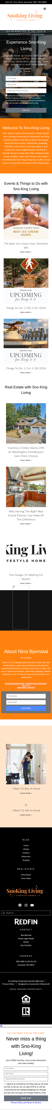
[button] (45, 8)
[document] (26, 1067)
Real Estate (26, 869)
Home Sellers (26, 878)
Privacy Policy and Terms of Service (26, 1103)
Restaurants (26, 856)
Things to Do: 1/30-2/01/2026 (26, 308)
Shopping (26, 860)
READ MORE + (26, 252)
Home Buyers (26, 875)
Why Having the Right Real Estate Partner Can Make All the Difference (26, 515)
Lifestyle (26, 849)
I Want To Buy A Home (26, 788)
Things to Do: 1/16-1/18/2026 (26, 368)
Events (26, 845)
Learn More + (26, 793)
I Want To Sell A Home (26, 810)
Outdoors (26, 853)
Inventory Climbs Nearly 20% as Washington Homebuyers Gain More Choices (26, 452)
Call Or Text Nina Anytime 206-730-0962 (26, 2)
